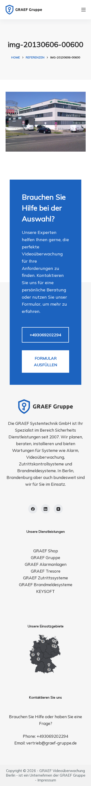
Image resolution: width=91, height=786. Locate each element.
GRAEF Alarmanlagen (45, 564)
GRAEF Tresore (45, 571)
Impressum (46, 780)
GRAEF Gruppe (45, 557)
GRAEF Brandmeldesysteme (45, 584)
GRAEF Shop (45, 550)
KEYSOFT (45, 591)
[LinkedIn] (45, 508)
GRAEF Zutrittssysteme (45, 577)
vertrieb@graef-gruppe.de (51, 742)
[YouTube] (58, 508)
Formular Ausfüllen (45, 361)
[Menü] (83, 9)
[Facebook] (32, 508)
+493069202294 (45, 334)
